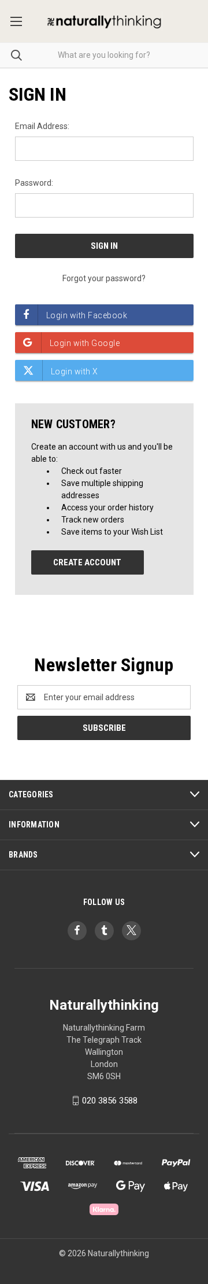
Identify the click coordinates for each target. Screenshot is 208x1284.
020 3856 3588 (110, 1100)
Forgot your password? (104, 278)
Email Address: (42, 126)
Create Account (87, 562)
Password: (34, 182)
